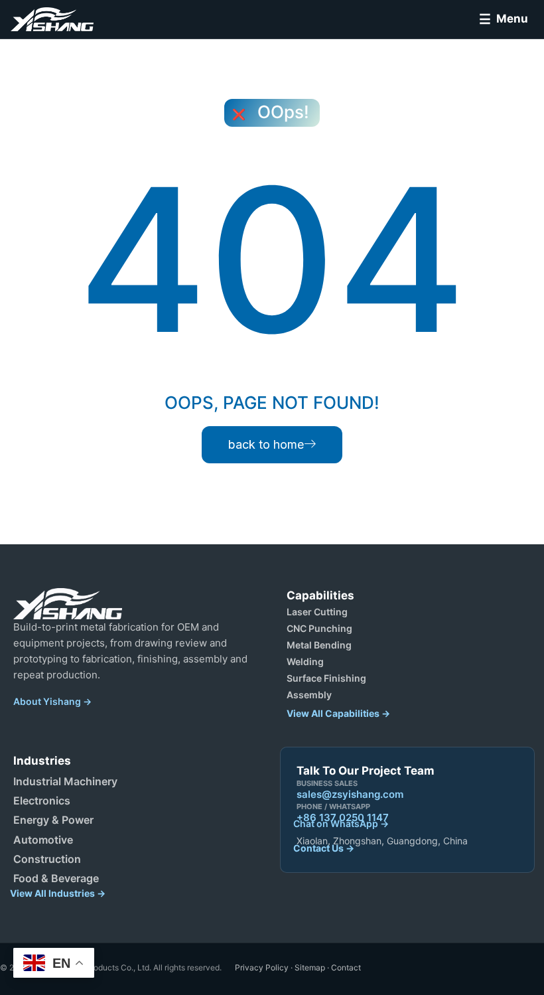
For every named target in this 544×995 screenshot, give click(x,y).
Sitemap (310, 967)
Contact (346, 967)
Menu (512, 18)
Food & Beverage (56, 878)
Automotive (43, 839)
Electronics (41, 800)
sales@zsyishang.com (350, 794)
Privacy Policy (262, 967)
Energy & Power (53, 819)
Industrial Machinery (65, 781)
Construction (47, 859)
